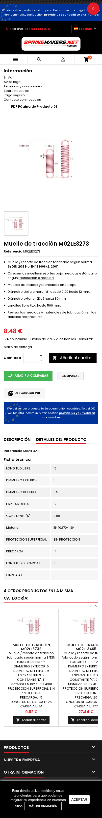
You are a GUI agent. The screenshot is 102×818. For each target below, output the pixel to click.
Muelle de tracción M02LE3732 (31, 647)
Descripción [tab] (17, 439)
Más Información (43, 806)
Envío (8, 77)
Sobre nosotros (16, 90)
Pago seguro (14, 95)
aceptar (79, 799)
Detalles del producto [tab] (61, 439)
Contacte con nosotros (22, 99)
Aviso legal (12, 81)
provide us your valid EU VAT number (72, 15)
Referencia (13, 251)
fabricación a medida (36, 277)
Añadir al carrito (71, 358)
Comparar (70, 376)
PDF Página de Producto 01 (34, 106)
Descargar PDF (24, 393)
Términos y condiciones (23, 86)
